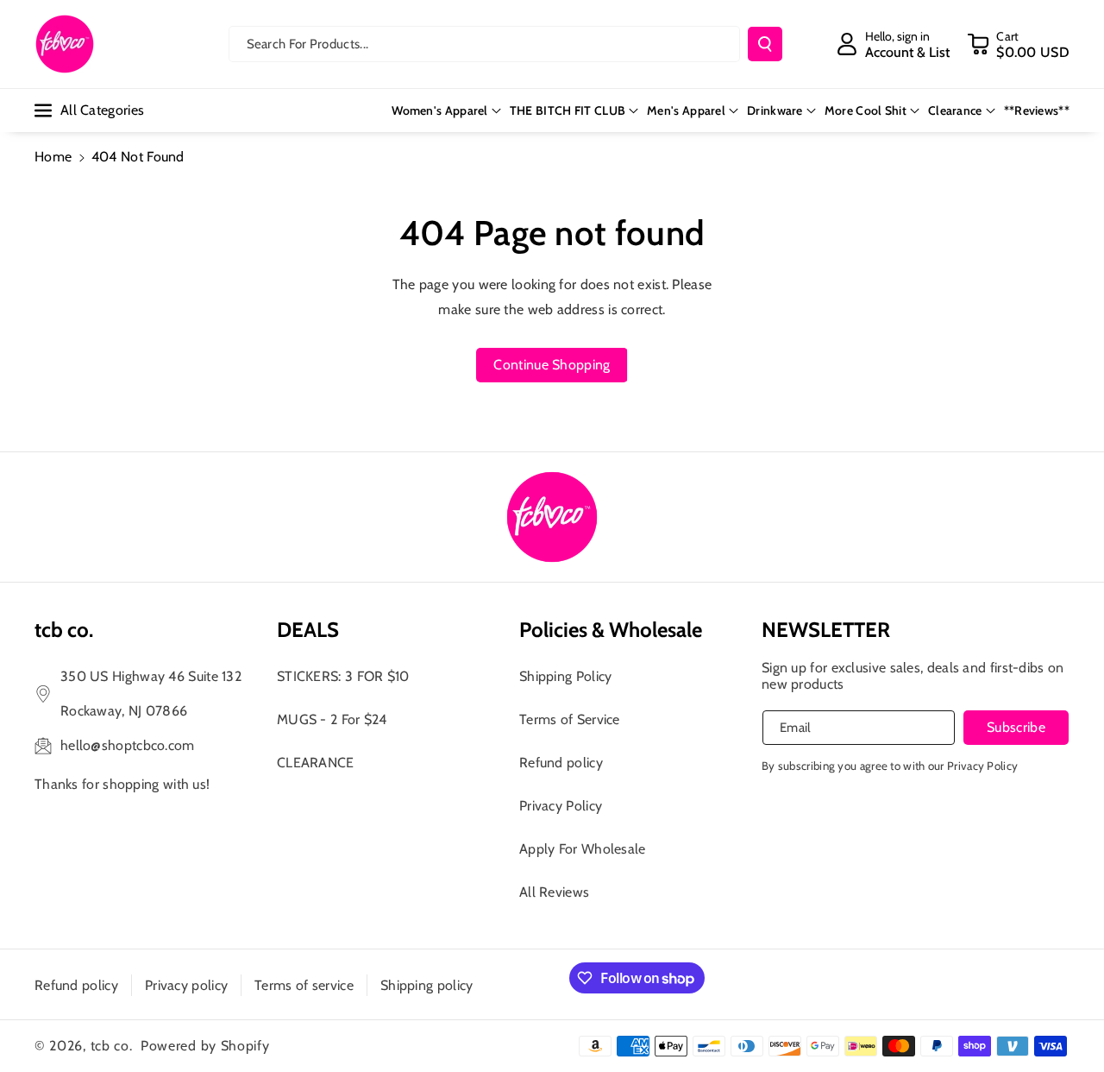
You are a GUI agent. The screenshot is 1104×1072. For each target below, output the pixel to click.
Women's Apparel (440, 110)
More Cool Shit (865, 110)
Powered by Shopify (205, 1045)
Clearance (955, 110)
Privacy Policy (560, 806)
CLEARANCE (315, 762)
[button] (1018, 44)
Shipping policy (427, 985)
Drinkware (775, 110)
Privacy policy (186, 985)
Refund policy (561, 762)
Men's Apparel (686, 110)
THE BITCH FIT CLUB (567, 110)
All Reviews (554, 892)
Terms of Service (569, 719)
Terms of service (304, 985)
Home (53, 156)
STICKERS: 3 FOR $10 (343, 676)
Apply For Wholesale (582, 849)
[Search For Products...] (765, 44)
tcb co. (112, 1045)
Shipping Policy (565, 676)
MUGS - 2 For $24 (332, 719)
